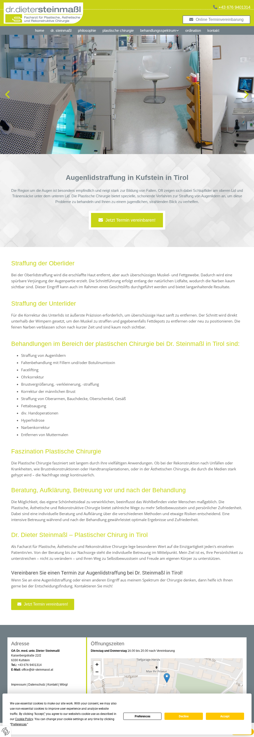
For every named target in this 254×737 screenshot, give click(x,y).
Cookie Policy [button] (24, 719)
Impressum (18, 684)
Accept (224, 716)
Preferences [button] (19, 724)
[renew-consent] (5, 731)
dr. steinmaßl (61, 30)
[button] (216, 19)
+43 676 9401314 (234, 7)
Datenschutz (36, 684)
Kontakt (52, 684)
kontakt (213, 30)
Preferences (142, 716)
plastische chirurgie (118, 30)
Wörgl (64, 684)
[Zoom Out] (97, 672)
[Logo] (74, 13)
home (39, 30)
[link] (159, 30)
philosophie (87, 30)
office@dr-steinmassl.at (37, 669)
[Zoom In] (97, 664)
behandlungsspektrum (158, 30)
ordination (193, 30)
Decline (184, 716)
